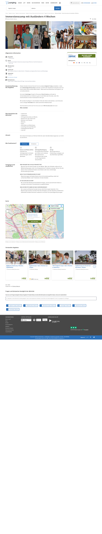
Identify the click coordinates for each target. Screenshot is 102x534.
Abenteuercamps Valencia (49, 305)
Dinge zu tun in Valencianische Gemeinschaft (25, 241)
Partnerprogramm (9, 324)
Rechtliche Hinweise (9, 328)
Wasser (20, 2)
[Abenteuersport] (11, 2)
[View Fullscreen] (7, 211)
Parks (42, 2)
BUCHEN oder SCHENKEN (87, 56)
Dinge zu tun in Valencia (40, 241)
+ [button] (7, 206)
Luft (24, 2)
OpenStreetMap (57, 238)
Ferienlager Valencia (65, 305)
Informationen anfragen (12, 77)
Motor (47, 2)
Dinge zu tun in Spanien (10, 241)
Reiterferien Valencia (80, 305)
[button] (94, 266)
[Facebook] (90, 337)
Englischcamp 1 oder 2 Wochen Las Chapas (38, 266)
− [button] (7, 208)
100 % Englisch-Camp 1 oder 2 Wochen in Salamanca (62, 266)
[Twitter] (94, 337)
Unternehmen (86, 2)
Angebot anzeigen (54, 205)
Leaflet (52, 238)
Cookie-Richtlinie (8, 331)
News (6, 321)
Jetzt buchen (34, 221)
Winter (28, 2)
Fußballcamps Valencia (31, 305)
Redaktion (7, 326)
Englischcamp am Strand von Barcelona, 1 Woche (83, 266)
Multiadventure (35, 2)
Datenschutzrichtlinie (9, 330)
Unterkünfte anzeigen (55, 208)
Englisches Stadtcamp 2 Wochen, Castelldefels (14, 266)
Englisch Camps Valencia (15, 305)
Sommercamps (53, 2)
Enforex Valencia (16, 286)
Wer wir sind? (8, 319)
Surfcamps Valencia (13, 309)
